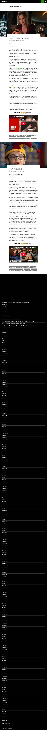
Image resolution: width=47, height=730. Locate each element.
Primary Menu (45, 1)
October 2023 (4, 411)
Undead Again (22, 323)
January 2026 (4, 351)
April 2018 (4, 556)
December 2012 (5, 698)
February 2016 (4, 614)
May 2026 (4, 342)
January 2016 (4, 616)
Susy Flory (19, 270)
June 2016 (4, 605)
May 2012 (4, 711)
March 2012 (4, 715)
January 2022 (4, 457)
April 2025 (4, 371)
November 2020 (5, 488)
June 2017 (4, 578)
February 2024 (4, 402)
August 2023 (4, 415)
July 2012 (4, 709)
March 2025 (4, 373)
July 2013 (4, 682)
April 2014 (4, 662)
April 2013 (4, 689)
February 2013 (4, 693)
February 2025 (4, 375)
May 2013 (4, 687)
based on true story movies (15, 266)
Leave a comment (20, 40)
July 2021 (4, 470)
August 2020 (4, 495)
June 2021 (4, 472)
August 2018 (4, 548)
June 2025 (4, 366)
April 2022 (4, 450)
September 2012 (5, 704)
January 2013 (4, 696)
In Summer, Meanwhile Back (7, 308)
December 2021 (5, 459)
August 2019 (4, 521)
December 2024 (5, 380)
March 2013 (4, 691)
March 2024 (4, 400)
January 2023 (4, 430)
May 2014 (4, 660)
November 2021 (5, 461)
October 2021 (4, 464)
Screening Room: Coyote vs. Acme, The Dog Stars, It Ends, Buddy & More (15, 302)
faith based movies (25, 266)
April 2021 (4, 477)
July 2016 (4, 603)
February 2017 (4, 587)
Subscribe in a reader (6, 723)
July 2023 (4, 417)
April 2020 (4, 503)
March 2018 (4, 559)
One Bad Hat (15, 169)
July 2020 (4, 497)
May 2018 (4, 554)
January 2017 (4, 590)
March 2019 (4, 532)
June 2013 (4, 685)
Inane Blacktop (4, 304)
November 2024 (5, 382)
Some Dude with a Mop (17, 319)
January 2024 (4, 404)
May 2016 (4, 607)
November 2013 (5, 673)
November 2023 (5, 408)
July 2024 (4, 391)
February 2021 (4, 481)
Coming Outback (5, 306)
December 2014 (5, 645)
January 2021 (4, 483)
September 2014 (5, 651)
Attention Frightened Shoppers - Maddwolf (10, 323)
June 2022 (4, 446)
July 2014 (4, 656)
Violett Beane (34, 138)
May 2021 (4, 475)
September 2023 (5, 413)
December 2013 (5, 671)
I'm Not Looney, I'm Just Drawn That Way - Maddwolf (12, 325)
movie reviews (19, 138)
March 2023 (4, 426)
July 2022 (4, 444)
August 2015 (4, 627)
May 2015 (4, 634)
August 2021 (4, 468)
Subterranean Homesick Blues (28, 321)
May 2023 (4, 422)
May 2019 (4, 528)
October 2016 (4, 596)
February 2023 (4, 428)
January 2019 (4, 537)
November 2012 (5, 700)
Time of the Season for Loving (28, 325)
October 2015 (4, 623)
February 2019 (4, 534)
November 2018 (5, 541)
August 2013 (4, 680)
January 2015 (4, 643)
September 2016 (5, 598)
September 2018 (5, 545)
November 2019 (5, 514)
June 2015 (4, 631)
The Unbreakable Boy (20, 68)
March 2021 (4, 479)
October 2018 (4, 543)
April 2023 (4, 424)
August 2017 (4, 574)
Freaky (14, 85)
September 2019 (5, 519)
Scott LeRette (12, 270)
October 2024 (4, 384)
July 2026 (4, 338)
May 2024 (4, 395)
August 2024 (4, 389)
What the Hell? (4, 311)
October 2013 (4, 676)
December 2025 (5, 353)
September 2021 (5, 466)
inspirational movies (20, 267)
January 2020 (4, 510)
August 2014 (4, 654)
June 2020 (4, 499)
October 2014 (4, 649)
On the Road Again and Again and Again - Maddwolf (11, 321)
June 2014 (4, 658)
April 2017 (4, 583)
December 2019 (5, 512)
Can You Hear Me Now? (21, 38)
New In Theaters (12, 36)
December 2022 (5, 433)
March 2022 (4, 453)
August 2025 (4, 362)
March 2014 (4, 665)
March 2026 (4, 347)
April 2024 (4, 397)
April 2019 (4, 530)
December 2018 (5, 539)
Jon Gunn (34, 267)
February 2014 (4, 667)
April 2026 (4, 344)
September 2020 (5, 492)
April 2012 (4, 713)
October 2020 (4, 490)
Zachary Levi (34, 270)
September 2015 (5, 625)
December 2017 (5, 565)
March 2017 (4, 585)
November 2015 (5, 620)
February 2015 (4, 640)
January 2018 (4, 563)
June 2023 (4, 419)
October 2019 (4, 517)
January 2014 (4, 669)
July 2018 (4, 550)
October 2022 (4, 437)
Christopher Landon (22, 135)
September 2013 (5, 678)
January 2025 (4, 377)
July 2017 (4, 576)
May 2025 (4, 369)
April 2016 (4, 609)
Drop (28, 135)
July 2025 (4, 364)
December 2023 (5, 406)
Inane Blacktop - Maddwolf (7, 319)
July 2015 (4, 629)
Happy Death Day (19, 85)
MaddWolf (28, 136)
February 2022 (4, 455)
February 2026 (4, 349)
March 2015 (4, 638)
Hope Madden (33, 135)
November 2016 (5, 594)
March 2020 (4, 506)
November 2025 (5, 355)
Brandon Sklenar (13, 135)
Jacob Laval (28, 267)
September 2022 (5, 439)
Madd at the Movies (21, 136)
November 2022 (5, 435)
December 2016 (5, 592)
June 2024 (4, 393)
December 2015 (5, 618)
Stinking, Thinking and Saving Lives (29, 327)
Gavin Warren (33, 266)
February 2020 (4, 508)
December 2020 (5, 486)
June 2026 (4, 340)
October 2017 (4, 570)
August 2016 (4, 601)
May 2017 (4, 581)
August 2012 (4, 707)
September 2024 (5, 386)
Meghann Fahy (12, 138)
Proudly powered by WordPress (7, 728)
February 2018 (4, 561)
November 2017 (5, 567)
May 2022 (4, 448)
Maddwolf (4, 1)
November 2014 (5, 647)
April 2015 (4, 636)
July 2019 (4, 523)
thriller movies (27, 138)
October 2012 (4, 702)
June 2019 (4, 525)
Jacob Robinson (13, 136)
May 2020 (4, 501)
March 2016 (4, 612)
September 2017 (5, 572)
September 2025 (5, 360)
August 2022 (4, 442)
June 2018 (4, 552)
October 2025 (4, 358)
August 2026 (4, 335)
